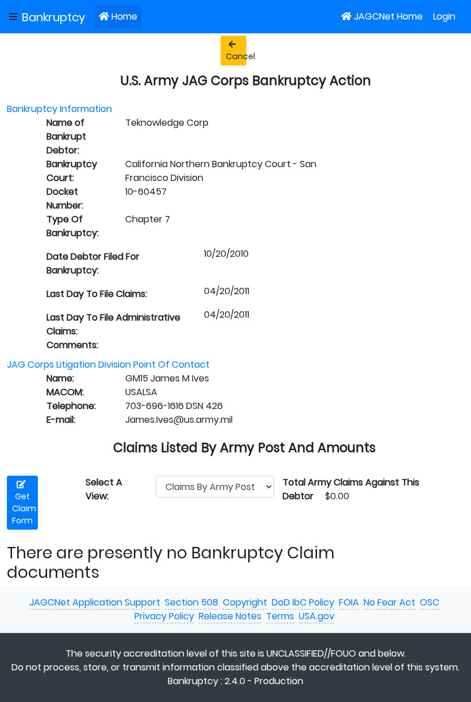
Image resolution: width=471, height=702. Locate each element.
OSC (429, 602)
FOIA (349, 602)
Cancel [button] (236, 56)
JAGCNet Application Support (94, 602)
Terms (280, 616)
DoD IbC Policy (303, 602)
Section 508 (191, 602)
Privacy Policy (164, 616)
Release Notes (230, 616)
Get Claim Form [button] (24, 508)
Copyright (245, 602)
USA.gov (316, 616)
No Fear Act (389, 602)
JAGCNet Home (388, 16)
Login (444, 16)
